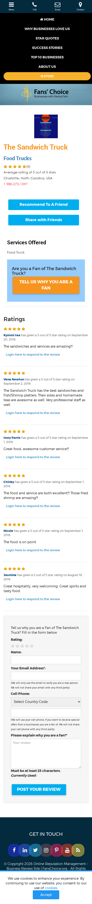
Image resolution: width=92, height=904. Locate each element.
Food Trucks (18, 158)
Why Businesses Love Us (47, 29)
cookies (51, 888)
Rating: (16, 639)
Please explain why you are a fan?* (39, 735)
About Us (47, 67)
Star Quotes (47, 38)
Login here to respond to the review (33, 354)
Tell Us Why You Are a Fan (46, 285)
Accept (46, 895)
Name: (16, 652)
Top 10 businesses (47, 57)
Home (48, 19)
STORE (48, 76)
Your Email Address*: (28, 668)
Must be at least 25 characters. (37, 773)
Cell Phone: (20, 694)
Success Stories (47, 48)
